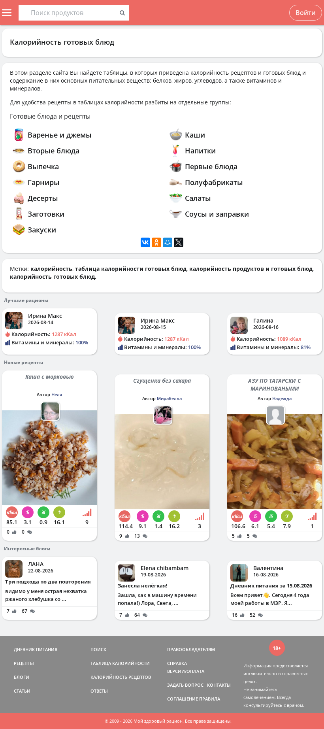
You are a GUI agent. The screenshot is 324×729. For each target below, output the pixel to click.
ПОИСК (98, 649)
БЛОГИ (21, 677)
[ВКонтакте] (145, 242)
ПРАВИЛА (209, 699)
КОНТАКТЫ (219, 685)
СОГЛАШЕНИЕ (182, 699)
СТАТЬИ (22, 691)
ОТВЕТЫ (99, 691)
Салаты (198, 198)
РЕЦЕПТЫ (24, 663)
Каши (195, 135)
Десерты (43, 198)
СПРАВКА (177, 663)
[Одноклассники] (156, 242)
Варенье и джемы (60, 135)
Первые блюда (211, 166)
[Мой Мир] (167, 242)
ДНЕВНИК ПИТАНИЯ (35, 649)
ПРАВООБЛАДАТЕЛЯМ (191, 649)
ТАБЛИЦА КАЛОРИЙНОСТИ (120, 663)
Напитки (200, 151)
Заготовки (46, 214)
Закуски (42, 230)
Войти (306, 12)
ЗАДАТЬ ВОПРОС (185, 685)
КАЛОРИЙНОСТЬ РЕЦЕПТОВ (120, 677)
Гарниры (44, 182)
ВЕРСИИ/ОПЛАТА (185, 671)
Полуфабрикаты (214, 182)
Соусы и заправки (217, 214)
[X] (178, 242)
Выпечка (43, 166)
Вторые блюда (53, 151)
